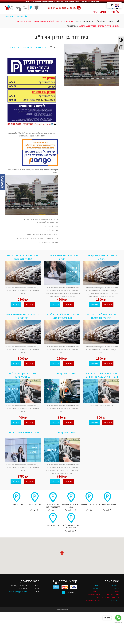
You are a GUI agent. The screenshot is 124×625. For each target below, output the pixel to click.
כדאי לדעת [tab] (41, 47)
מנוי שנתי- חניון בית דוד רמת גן (62, 432)
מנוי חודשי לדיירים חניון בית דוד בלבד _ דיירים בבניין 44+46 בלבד (101, 375)
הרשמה (8, 16)
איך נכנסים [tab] (14, 47)
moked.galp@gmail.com (18, 592)
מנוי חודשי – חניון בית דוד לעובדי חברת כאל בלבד (23, 375)
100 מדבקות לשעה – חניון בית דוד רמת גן (101, 257)
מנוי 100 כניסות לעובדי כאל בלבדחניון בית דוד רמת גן (62, 316)
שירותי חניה (88, 21)
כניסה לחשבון (19, 16)
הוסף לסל (15, 304)
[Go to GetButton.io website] (118, 622)
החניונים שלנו (101, 21)
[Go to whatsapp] (118, 618)
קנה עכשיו (29, 304)
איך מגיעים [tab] (27, 47)
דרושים (78, 21)
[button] (62, 553)
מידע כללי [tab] (54, 47)
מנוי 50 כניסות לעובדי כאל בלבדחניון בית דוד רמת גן (101, 316)
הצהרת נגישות (72, 26)
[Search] (36, 8)
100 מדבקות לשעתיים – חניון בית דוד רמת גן (22, 316)
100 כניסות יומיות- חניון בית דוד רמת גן (62, 257)
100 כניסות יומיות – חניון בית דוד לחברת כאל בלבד (23, 257)
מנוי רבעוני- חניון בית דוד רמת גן (23, 432)
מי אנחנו (112, 21)
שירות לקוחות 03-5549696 (61, 8)
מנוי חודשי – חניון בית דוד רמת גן (62, 373)
